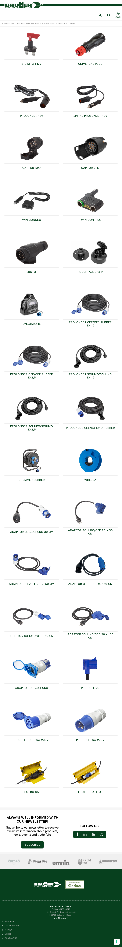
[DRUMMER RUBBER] (31, 462)
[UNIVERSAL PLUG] (90, 46)
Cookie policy (12, 926)
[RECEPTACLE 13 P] (90, 254)
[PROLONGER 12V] (31, 98)
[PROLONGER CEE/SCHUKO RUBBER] (90, 410)
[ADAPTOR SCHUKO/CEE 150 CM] (31, 618)
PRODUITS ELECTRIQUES (27, 23)
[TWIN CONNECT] (31, 202)
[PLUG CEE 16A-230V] (90, 722)
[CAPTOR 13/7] (31, 150)
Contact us (11, 938)
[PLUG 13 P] (31, 254)
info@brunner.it (61, 918)
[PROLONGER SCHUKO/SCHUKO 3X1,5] (90, 358)
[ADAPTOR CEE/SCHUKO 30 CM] (31, 514)
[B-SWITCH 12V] (31, 46)
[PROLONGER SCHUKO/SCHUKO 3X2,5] (31, 410)
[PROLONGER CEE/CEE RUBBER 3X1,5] (90, 306)
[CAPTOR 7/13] (90, 150)
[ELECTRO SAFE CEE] (90, 774)
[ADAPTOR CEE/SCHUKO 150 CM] (90, 566)
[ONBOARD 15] (31, 306)
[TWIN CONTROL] (90, 202)
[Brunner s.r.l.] (23, 5)
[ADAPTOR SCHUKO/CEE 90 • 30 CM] (90, 514)
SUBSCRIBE (32, 844)
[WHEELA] (90, 462)
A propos (9, 921)
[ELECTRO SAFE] (31, 774)
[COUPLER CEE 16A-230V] (31, 722)
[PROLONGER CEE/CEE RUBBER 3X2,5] (31, 358)
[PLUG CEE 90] (90, 670)
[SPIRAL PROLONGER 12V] (90, 98)
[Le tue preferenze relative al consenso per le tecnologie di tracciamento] (117, 942)
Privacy (8, 930)
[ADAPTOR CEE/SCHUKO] (31, 670)
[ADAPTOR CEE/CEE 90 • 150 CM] (31, 566)
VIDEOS (8, 934)
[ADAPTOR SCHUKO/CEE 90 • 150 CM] (90, 618)
